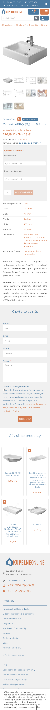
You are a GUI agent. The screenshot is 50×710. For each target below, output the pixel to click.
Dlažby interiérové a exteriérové (18, 614)
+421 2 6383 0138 (30, 2)
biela (26, 203)
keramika (28, 229)
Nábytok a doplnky (12, 648)
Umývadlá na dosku (22, 130)
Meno (5, 323)
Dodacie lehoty (10, 694)
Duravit (24, 139)
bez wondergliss (31, 251)
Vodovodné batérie (12, 619)
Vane (5, 643)
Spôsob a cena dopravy (14, 689)
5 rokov (27, 219)
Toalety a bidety (10, 638)
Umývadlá (7, 130)
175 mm (27, 214)
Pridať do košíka (23, 192)
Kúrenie (6, 633)
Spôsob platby (10, 699)
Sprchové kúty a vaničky (14, 628)
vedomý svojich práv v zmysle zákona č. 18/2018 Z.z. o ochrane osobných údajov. (24, 407)
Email (5, 336)
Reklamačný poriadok (13, 684)
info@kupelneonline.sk (29, 5)
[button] (44, 11)
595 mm (28, 209)
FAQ (5, 665)
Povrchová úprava (13, 171)
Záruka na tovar (10, 704)
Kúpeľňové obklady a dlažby (16, 609)
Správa (6, 361)
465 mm (28, 224)
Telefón (6, 348)
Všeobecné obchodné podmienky (19, 670)
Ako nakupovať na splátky (15, 675)
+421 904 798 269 (10, 5)
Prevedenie (10, 155)
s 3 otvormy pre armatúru (35, 243)
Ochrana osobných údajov (16, 386)
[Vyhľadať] (36, 18)
